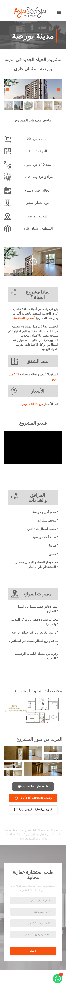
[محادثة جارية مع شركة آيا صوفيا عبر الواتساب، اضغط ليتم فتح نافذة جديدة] (57, 978)
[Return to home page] (30, 12)
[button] (33, 786)
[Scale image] (33, 89)
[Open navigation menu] (59, 12)
